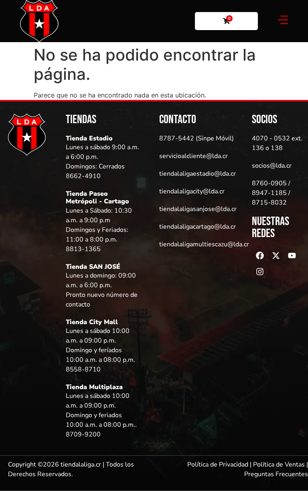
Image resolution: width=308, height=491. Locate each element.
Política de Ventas (279, 464)
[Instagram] (260, 272)
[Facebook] (260, 256)
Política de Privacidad (217, 464)
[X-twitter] (276, 256)
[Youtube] (292, 256)
